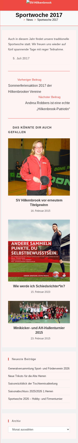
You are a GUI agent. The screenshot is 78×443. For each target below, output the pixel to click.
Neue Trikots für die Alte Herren (27, 376)
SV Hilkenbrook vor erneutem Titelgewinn (39, 203)
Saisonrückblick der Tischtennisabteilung (32, 383)
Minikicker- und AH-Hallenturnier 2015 (39, 330)
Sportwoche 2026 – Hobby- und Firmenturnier (35, 398)
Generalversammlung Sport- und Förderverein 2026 (38, 368)
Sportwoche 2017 (47, 19)
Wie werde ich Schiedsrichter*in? (39, 286)
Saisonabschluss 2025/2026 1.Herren (30, 391)
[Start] (21, 19)
